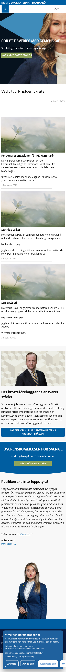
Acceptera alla (48, 663)
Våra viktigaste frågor (17, 55)
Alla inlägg (57, 101)
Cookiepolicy (11, 656)
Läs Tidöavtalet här (33, 463)
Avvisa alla (28, 663)
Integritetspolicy (26, 656)
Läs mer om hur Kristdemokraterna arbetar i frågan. (33, 432)
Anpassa (11, 663)
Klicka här (24, 534)
